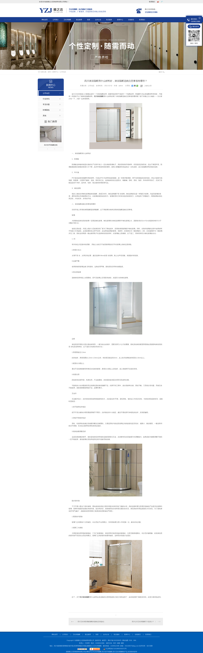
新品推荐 (79, 19)
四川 (114, 643)
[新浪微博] (158, 2)
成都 (118, 643)
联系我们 (152, 2)
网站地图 (125, 640)
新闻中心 (120, 19)
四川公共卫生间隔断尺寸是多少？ (143, 621)
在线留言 (131, 19)
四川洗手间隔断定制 (50, 145)
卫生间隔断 (67, 19)
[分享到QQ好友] (135, 86)
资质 (88, 19)
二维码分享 (148, 86)
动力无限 (150, 646)
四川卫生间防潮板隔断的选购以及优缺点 (91, 621)
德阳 (122, 643)
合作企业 (98, 19)
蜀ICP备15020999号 (114, 640)
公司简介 (56, 19)
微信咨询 (195, 26)
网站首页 (45, 19)
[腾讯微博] (162, 2)
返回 (160, 72)
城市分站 (109, 643)
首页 (49, 72)
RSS (130, 640)
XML (134, 640)
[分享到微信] (137, 86)
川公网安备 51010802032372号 (116, 648)
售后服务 (109, 19)
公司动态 (63, 72)
